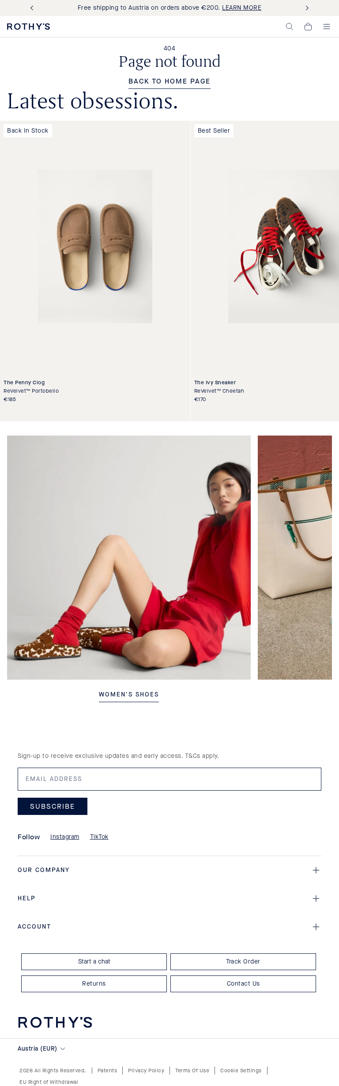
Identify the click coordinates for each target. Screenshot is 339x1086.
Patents (107, 1070)
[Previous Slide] (33, 8)
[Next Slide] (305, 8)
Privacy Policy (146, 1070)
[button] (289, 26)
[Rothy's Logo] (28, 26)
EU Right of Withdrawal (48, 1082)
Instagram (64, 837)
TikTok (99, 837)
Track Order (243, 961)
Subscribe (52, 806)
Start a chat (94, 961)
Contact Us (243, 983)
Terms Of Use (192, 1070)
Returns (94, 983)
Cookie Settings (241, 1070)
